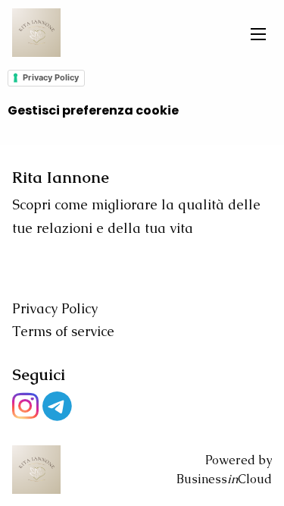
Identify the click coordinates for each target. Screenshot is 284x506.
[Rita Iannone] (36, 32)
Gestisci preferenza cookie (93, 111)
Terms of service (63, 331)
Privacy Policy (51, 77)
